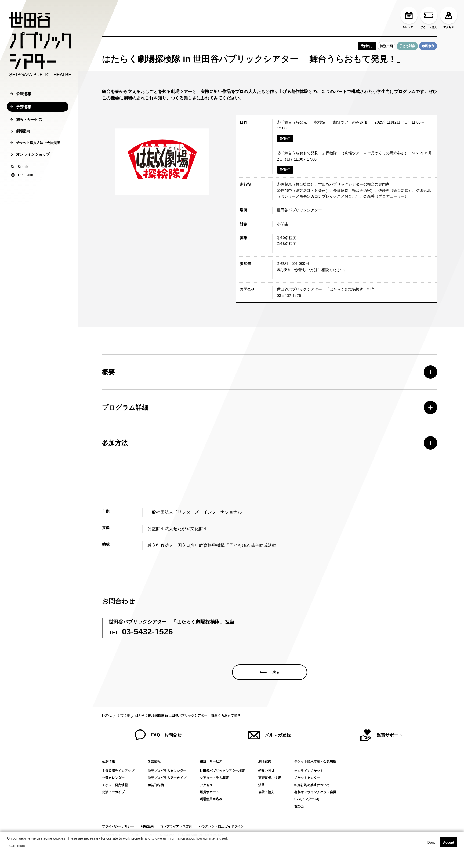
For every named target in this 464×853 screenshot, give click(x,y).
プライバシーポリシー (118, 826)
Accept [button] (448, 842)
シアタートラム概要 (214, 778)
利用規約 (147, 826)
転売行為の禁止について (312, 785)
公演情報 (23, 94)
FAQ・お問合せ (166, 735)
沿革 (261, 785)
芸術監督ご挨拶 (269, 778)
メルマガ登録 (278, 735)
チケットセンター (307, 778)
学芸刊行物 (156, 785)
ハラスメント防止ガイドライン (221, 826)
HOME (107, 715)
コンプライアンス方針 (176, 826)
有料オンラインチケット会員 (315, 792)
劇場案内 (23, 131)
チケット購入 (429, 27)
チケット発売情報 (115, 785)
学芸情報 (23, 106)
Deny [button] (431, 842)
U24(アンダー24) (306, 799)
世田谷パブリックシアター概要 (222, 771)
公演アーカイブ (113, 792)
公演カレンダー (113, 778)
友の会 (299, 806)
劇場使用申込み (211, 799)
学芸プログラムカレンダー (167, 771)
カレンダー (409, 27)
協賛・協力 (266, 792)
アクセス (448, 27)
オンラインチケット (308, 771)
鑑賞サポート (390, 735)
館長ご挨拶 (266, 771)
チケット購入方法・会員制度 (38, 142)
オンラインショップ (33, 154)
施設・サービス (29, 119)
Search (23, 166)
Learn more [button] (16, 846)
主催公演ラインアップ (118, 771)
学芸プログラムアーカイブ (167, 778)
